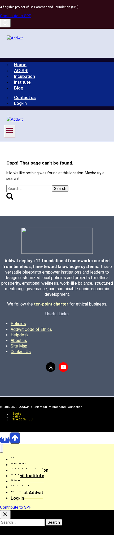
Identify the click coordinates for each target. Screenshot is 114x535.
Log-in (20, 103)
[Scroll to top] (5, 440)
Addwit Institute (27, 475)
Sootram (18, 414)
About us (19, 340)
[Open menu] (9, 131)
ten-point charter (51, 304)
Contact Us (21, 351)
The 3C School (22, 419)
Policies (18, 323)
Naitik (16, 417)
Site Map (19, 346)
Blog (18, 88)
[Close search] (5, 514)
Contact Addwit (27, 492)
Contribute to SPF (15, 15)
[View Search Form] (5, 23)
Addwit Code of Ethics (31, 329)
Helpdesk (20, 334)
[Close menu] (1, 448)
